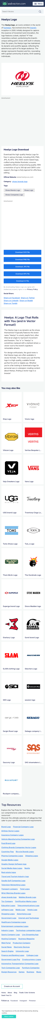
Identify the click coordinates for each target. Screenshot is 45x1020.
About (10, 992)
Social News (6, 947)
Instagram (23, 1001)
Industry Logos (7, 930)
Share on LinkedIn (11, 300)
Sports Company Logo (10, 934)
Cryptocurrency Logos (31, 959)
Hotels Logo (32, 910)
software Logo (7, 910)
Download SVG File (22, 252)
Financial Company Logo (23, 827)
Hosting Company (8, 939)
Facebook (14, 1001)
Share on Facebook (12, 298)
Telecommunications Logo (28, 905)
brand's (33, 28)
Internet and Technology (28, 918)
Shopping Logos (8, 914)
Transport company (9, 889)
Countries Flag (7, 851)
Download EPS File (23, 274)
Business (30, 972)
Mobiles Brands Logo (27, 897)
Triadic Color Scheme (27, 992)
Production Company (21, 943)
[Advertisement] (22, 121)
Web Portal (6, 943)
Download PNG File (22, 259)
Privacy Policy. (32, 289)
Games (21, 972)
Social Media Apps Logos (11, 868)
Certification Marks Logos (26, 901)
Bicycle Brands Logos (25, 851)
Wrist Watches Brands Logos (13, 893)
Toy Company (7, 901)
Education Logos (8, 905)
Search (41, 11)
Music (38, 972)
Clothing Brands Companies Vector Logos (18, 847)
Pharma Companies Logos (12, 856)
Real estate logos (8, 872)
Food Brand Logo (8, 843)
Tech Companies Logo (10, 968)
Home (3, 992)
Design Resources (8, 972)
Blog (15, 992)
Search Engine (7, 951)
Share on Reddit (26, 300)
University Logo (22, 951)
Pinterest (32, 1001)
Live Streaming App (30, 934)
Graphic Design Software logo (13, 864)
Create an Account (12, 986)
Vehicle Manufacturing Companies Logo (18, 839)
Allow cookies (9, 1016)
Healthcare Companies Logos (13, 922)
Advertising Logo (24, 914)
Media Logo (20, 910)
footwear (7, 28)
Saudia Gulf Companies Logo (13, 881)
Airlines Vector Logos (10, 831)
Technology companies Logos (28, 930)
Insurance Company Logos (12, 835)
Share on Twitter (28, 298)
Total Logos (25, 889)
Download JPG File (22, 267)
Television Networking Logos (13, 885)
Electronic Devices (22, 947)
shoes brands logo (19, 181)
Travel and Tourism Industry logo (15, 876)
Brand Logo (6, 827)
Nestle (27, 868)
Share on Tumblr (10, 303)
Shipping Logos (31, 856)
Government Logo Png (10, 959)
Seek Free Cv (6, 995)
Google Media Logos (9, 860)
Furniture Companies (30, 968)
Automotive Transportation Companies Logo (19, 964)
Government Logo (8, 918)
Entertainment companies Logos (14, 926)
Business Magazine (26, 939)
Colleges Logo (32, 955)
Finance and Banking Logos (12, 955)
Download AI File (22, 281)
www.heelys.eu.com (25, 177)
